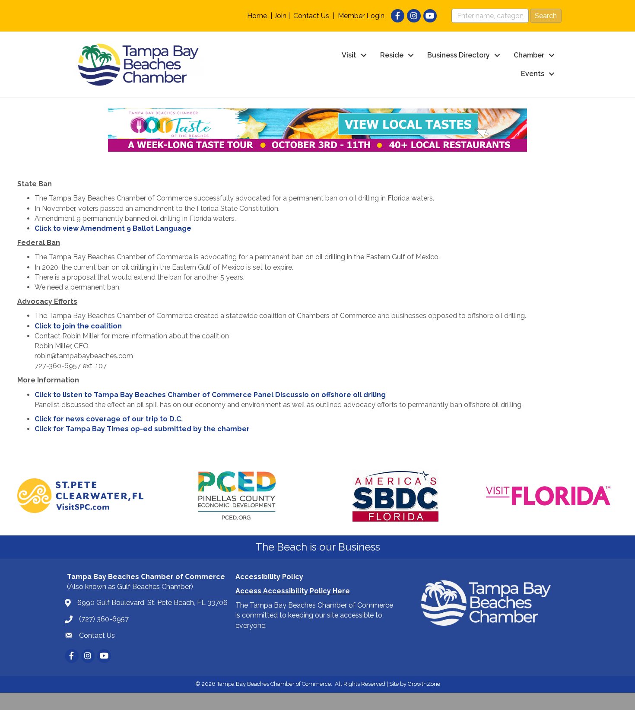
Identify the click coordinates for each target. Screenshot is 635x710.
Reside (391, 55)
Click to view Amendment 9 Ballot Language (113, 228)
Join (280, 16)
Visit (349, 55)
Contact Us (311, 16)
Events (532, 74)
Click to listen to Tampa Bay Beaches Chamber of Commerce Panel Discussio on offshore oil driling (210, 395)
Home (257, 16)
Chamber (529, 55)
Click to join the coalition (78, 326)
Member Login (361, 16)
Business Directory (458, 55)
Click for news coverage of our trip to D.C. (109, 419)
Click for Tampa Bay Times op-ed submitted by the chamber (142, 429)
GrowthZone (424, 684)
